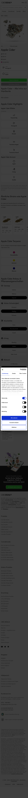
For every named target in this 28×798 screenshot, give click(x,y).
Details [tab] (14, 373)
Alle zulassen (14, 417)
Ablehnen (14, 427)
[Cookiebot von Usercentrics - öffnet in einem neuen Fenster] (20, 369)
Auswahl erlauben (14, 422)
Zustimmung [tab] (5, 373)
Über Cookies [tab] (22, 373)
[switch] (24, 402)
